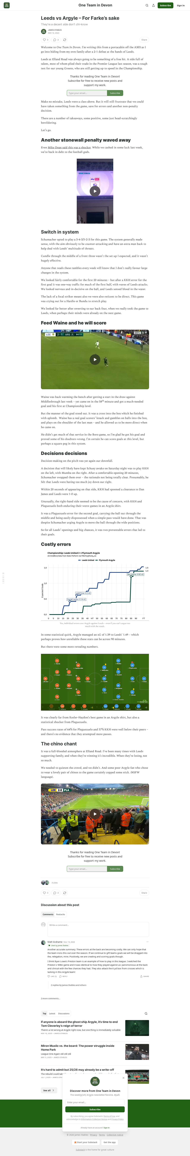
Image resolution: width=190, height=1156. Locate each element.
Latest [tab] (52, 1013)
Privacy (93, 1134)
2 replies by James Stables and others (68, 985)
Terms (102, 1134)
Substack (80, 1149)
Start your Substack (87, 1142)
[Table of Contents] (3, 578)
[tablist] (54, 914)
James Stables (55, 30)
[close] (123, 1077)
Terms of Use (109, 1116)
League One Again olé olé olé (56, 1053)
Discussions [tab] (63, 1013)
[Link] (36, 140)
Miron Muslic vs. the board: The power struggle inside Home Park (77, 1047)
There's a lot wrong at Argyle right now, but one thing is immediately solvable (80, 1029)
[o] (95, 191)
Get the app (110, 1142)
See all (47, 1090)
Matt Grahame (55, 941)
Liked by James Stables (59, 945)
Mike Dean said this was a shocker (69, 147)
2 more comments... (50, 998)
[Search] (147, 5)
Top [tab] (44, 1013)
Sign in (181, 5)
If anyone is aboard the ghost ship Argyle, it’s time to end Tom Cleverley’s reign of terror (79, 1023)
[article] (95, 1029)
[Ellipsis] (147, 941)
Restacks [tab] (60, 914)
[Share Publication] (153, 5)
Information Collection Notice (94, 1119)
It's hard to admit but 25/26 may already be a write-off (77, 1069)
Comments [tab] (48, 914)
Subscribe (165, 5)
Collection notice (115, 1134)
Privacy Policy (117, 1119)
